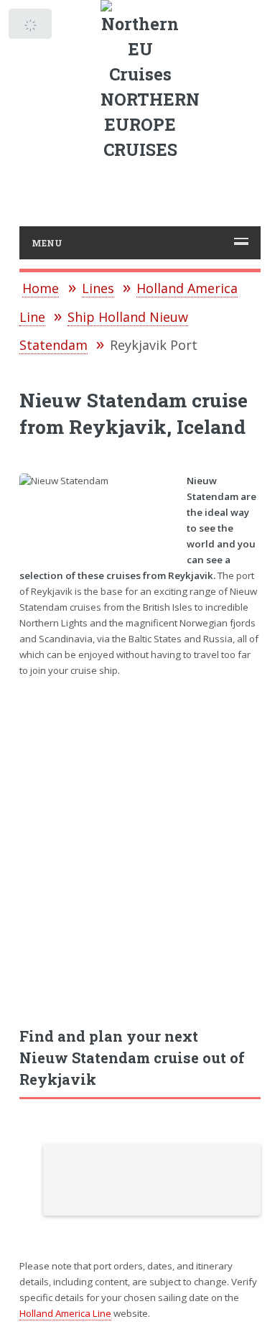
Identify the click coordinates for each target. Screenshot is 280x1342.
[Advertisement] (140, 844)
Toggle (31, 27)
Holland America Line (65, 1313)
